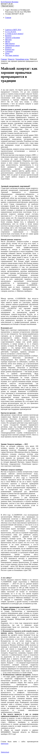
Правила (8, 47)
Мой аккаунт (10, 43)
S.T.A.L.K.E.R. (10, 32)
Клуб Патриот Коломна (9, 2)
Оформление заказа (12, 45)
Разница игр (9, 49)
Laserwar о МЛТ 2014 (13, 30)
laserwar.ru (4, 743)
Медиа (7, 41)
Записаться (5, 752)
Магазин (8, 39)
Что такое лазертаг (12, 55)
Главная (8, 17)
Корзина (8, 36)
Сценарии (9, 51)
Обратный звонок (7, 6)
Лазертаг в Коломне (12, 38)
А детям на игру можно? (14, 34)
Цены (7, 53)
